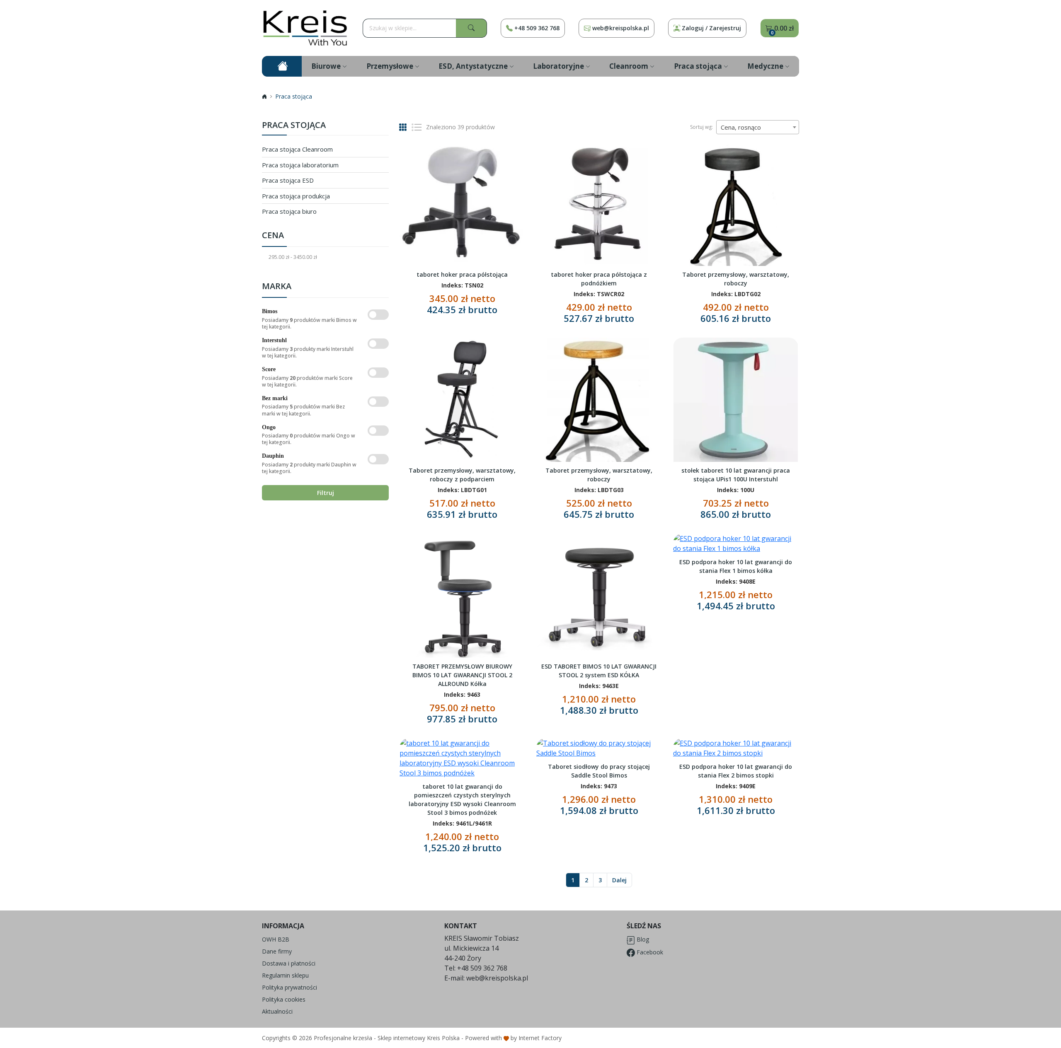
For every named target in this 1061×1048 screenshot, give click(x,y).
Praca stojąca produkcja (296, 196)
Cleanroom (628, 66)
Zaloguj (711, 28)
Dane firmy (277, 951)
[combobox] (757, 127)
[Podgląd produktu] (462, 203)
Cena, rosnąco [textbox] (741, 127)
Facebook (649, 952)
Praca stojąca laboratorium (300, 165)
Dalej (619, 880)
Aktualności (277, 1011)
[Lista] (416, 127)
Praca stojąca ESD (288, 180)
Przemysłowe (389, 66)
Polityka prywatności (289, 987)
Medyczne (765, 66)
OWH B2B (275, 939)
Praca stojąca (698, 66)
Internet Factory (540, 1038)
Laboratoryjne (558, 66)
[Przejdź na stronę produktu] (513, 241)
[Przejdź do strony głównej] (282, 66)
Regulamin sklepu (285, 975)
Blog (642, 939)
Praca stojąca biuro (289, 211)
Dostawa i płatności (288, 963)
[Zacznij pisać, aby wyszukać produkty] (471, 28)
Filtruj (325, 493)
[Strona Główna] (305, 28)
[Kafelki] (403, 127)
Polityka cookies (283, 999)
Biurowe (326, 66)
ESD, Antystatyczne (473, 66)
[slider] (212, 269)
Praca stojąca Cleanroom (297, 149)
